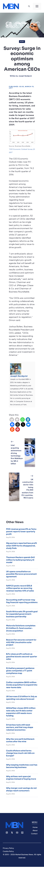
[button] (29, 6)
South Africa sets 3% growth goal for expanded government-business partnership (22, 614)
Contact (34, 834)
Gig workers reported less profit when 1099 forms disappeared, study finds (21, 545)
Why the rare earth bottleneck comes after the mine (20, 740)
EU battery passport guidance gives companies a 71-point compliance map (20, 670)
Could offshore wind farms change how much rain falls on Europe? (20, 753)
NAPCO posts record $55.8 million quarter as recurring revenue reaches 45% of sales (20, 588)
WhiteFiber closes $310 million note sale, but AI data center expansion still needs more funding (20, 712)
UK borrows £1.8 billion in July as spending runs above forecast (21, 697)
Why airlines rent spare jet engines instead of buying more (21, 777)
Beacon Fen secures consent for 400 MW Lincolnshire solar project (21, 642)
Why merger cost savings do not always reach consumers (21, 789)
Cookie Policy (8, 851)
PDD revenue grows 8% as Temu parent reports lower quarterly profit (21, 531)
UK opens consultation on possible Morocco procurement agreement (21, 574)
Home (35, 827)
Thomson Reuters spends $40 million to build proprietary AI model (20, 560)
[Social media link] (7, 832)
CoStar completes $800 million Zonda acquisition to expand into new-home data (21, 685)
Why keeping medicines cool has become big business (21, 766)
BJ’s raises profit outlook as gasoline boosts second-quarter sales (21, 656)
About (35, 830)
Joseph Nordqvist (25, 76)
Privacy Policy (8, 848)
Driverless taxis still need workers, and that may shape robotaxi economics (19, 727)
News (22, 41)
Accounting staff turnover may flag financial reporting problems (22, 601)
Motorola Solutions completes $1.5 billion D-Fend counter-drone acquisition (20, 628)
